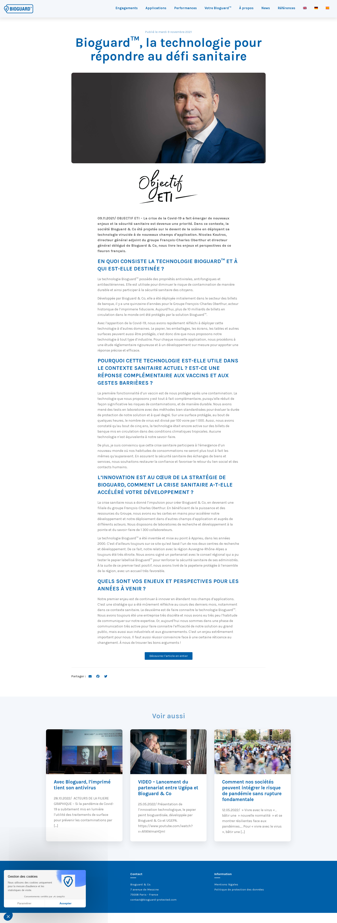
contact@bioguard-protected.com (153, 899)
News (265, 8)
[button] (8, 916)
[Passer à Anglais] (304, 8)
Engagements (126, 8)
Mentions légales (226, 884)
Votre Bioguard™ (218, 8)
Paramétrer (24, 903)
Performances (185, 8)
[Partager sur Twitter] (105, 676)
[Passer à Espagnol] (327, 8)
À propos (246, 8)
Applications (155, 8)
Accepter (65, 903)
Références (286, 8)
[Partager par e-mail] (90, 676)
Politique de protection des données (239, 889)
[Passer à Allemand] (316, 8)
